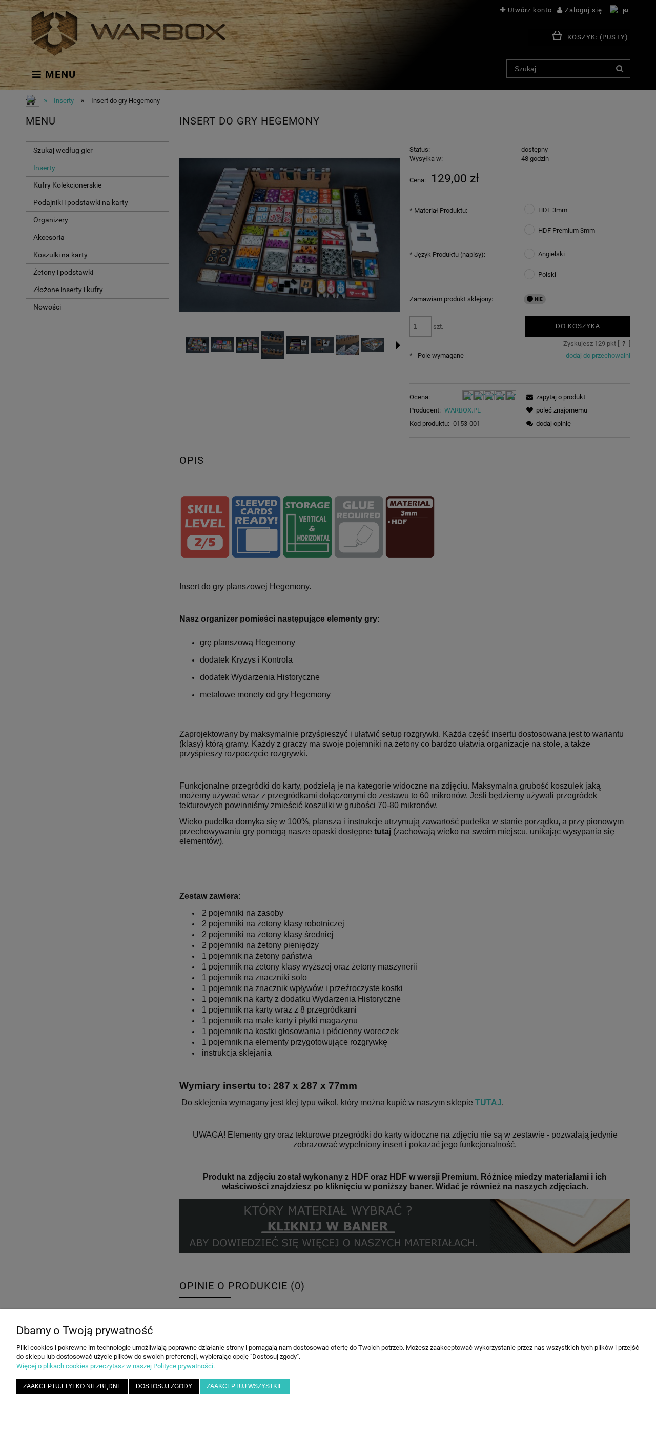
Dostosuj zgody (164, 1386)
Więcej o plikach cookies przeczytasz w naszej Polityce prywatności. (115, 1366)
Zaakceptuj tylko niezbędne (72, 1386)
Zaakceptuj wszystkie (245, 1386)
